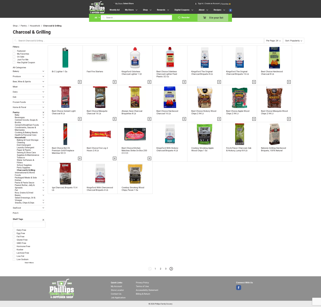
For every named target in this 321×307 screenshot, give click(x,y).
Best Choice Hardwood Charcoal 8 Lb (272, 72)
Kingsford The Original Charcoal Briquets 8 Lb (202, 72)
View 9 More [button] (29, 263)
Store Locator (117, 290)
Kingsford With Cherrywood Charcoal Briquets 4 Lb (100, 188)
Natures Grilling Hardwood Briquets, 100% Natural (273, 149)
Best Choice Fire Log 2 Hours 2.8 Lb (97, 149)
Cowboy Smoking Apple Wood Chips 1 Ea (202, 149)
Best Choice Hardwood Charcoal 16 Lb (167, 112)
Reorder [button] (186, 17)
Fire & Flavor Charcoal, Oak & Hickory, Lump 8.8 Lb (238, 149)
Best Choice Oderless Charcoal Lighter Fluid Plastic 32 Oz (166, 74)
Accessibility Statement (147, 290)
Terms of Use (142, 286)
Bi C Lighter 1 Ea (59, 71)
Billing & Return (143, 294)
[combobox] (97, 17)
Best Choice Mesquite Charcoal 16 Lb (97, 112)
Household (35, 25)
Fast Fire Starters (95, 71)
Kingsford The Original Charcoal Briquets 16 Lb (237, 72)
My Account (116, 286)
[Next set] (171, 268)
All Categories (19, 67)
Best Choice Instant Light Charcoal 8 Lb (64, 112)
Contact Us (116, 294)
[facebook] (230, 10)
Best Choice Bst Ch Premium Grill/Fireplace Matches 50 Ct (63, 150)
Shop (15, 25)
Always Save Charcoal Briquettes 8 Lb (132, 112)
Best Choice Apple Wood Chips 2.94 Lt (237, 112)
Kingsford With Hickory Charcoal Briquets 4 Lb (167, 149)
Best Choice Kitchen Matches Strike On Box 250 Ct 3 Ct (134, 150)
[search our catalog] (103, 17)
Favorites (225, 4)
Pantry (24, 25)
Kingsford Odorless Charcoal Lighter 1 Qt (132, 72)
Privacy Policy (142, 282)
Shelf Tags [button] (18, 219)
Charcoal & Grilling (52, 25)
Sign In (200, 4)
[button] (42, 71)
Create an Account (212, 4)
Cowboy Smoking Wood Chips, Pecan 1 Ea (133, 188)
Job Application (118, 297)
